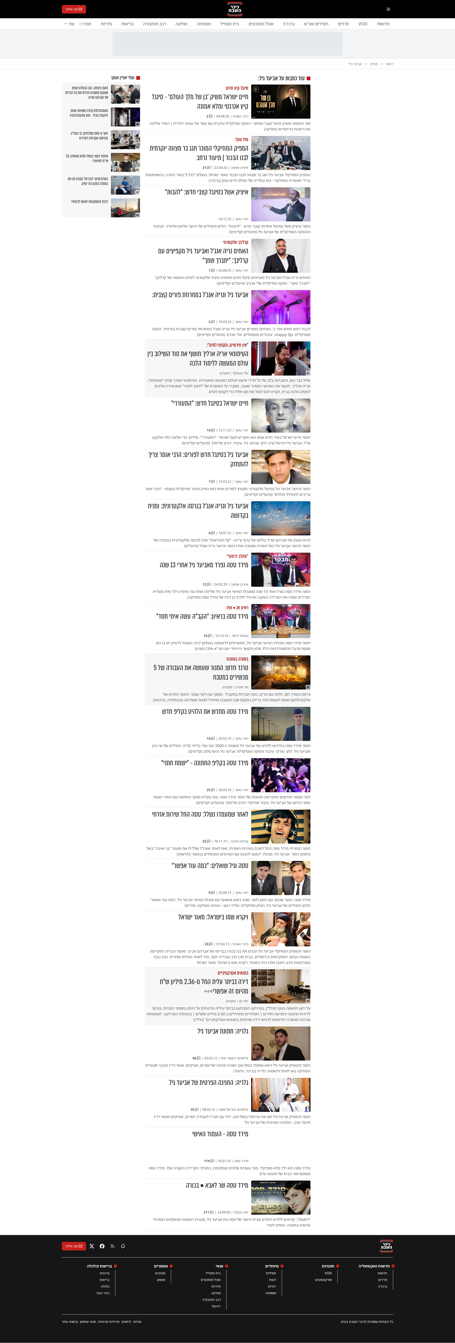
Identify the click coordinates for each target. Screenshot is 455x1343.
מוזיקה (181, 24)
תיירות (216, 1286)
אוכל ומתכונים (261, 24)
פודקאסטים (323, 1279)
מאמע (161, 1279)
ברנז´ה (289, 24)
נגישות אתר (70, 1321)
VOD (363, 24)
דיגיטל (216, 1306)
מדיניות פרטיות (108, 1321)
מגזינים (160, 1273)
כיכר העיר (102, 1293)
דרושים (126, 1321)
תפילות (271, 1273)
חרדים (343, 24)
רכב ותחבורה (154, 24)
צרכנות (104, 1273)
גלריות (106, 24)
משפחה (204, 24)
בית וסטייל (229, 24)
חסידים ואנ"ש (316, 24)
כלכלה (105, 1286)
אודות (137, 1321)
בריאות (127, 24)
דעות (272, 1279)
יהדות (272, 1286)
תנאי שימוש (88, 1321)
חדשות (383, 24)
